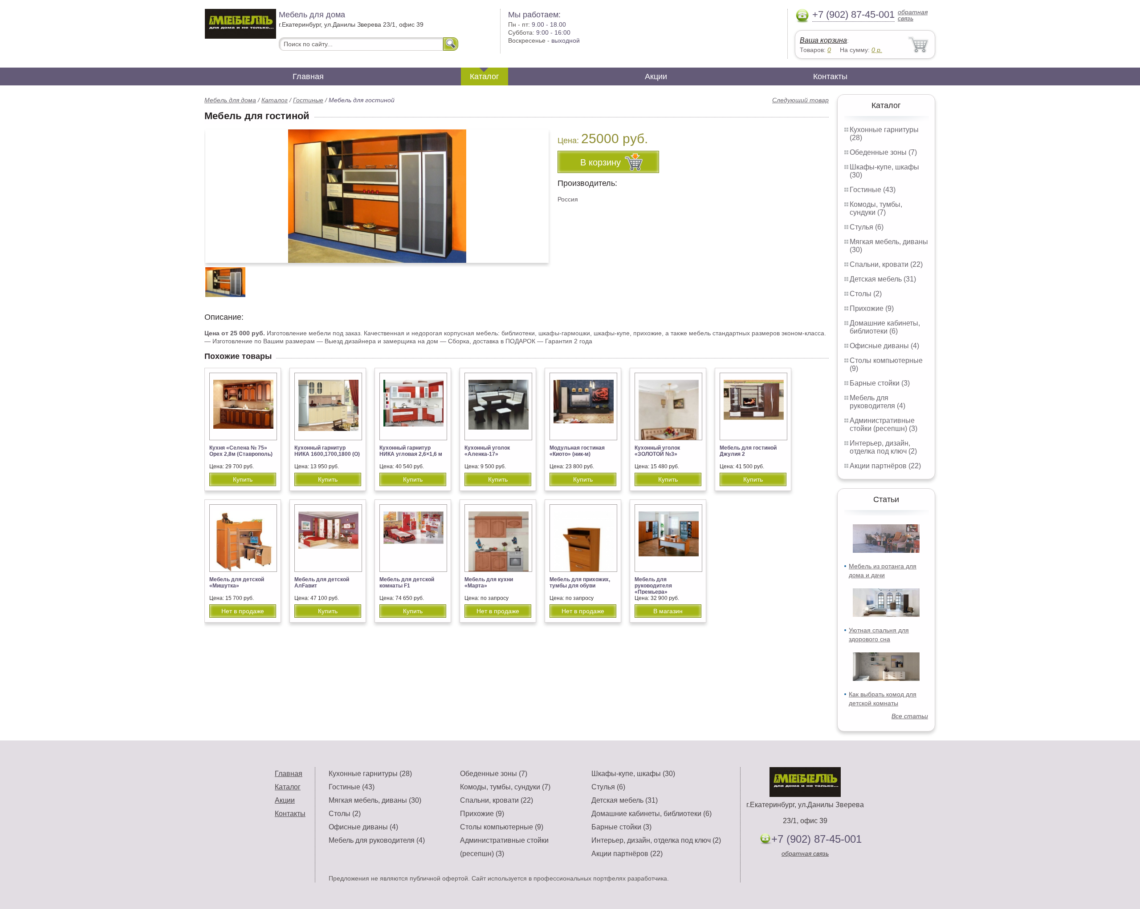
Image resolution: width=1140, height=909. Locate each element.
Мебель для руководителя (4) (877, 402)
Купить (242, 479)
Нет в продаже (242, 611)
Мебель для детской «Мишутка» (236, 582)
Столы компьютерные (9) (501, 827)
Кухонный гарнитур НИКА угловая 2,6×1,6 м (410, 451)
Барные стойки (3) (880, 383)
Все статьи (910, 716)
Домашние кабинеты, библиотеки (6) (885, 327)
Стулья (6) (867, 227)
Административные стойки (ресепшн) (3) (883, 424)
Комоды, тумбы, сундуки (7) (876, 208)
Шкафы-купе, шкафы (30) (633, 773)
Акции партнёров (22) (885, 466)
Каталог (484, 76)
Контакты (830, 76)
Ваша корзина (823, 40)
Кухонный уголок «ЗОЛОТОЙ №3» (657, 451)
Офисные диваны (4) (884, 346)
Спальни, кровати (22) (886, 264)
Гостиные (308, 100)
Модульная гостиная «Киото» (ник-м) (577, 451)
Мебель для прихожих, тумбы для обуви (580, 582)
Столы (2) (866, 294)
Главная (308, 76)
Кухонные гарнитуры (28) (370, 773)
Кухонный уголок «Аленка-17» (487, 451)
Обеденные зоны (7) (883, 152)
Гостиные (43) (873, 189)
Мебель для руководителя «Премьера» (653, 585)
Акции (656, 76)
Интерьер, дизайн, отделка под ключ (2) (883, 447)
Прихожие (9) (872, 308)
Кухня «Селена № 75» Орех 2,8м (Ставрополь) (241, 451)
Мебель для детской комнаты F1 (406, 582)
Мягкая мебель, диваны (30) (375, 800)
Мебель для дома (230, 100)
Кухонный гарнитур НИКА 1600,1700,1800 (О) (327, 451)
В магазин (668, 611)
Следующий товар (800, 100)
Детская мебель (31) (883, 279)
